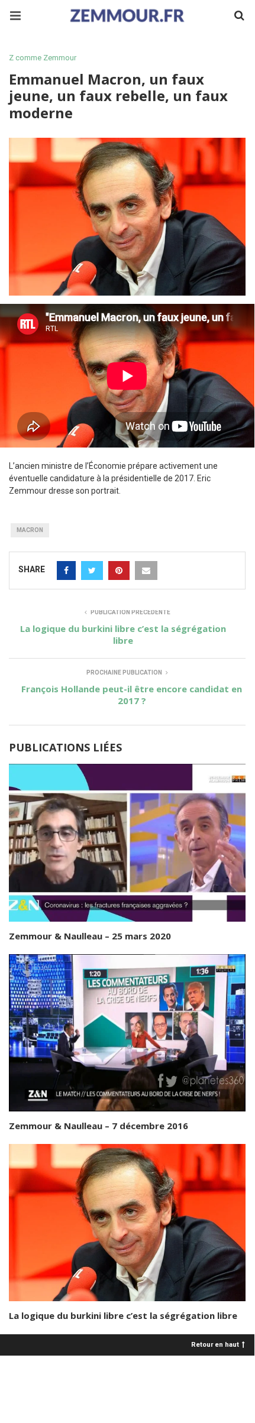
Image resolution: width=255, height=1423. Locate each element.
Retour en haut (215, 1344)
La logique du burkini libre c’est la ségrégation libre (123, 1315)
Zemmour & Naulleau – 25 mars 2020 (90, 936)
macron (30, 530)
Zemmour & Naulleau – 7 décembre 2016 (98, 1126)
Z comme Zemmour (42, 57)
